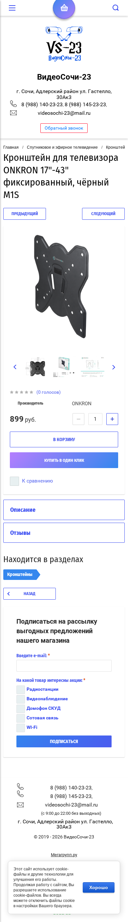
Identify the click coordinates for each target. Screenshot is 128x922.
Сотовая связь (42, 717)
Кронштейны (19, 574)
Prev (15, 367)
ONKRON (82, 404)
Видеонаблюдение (47, 698)
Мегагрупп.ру (64, 854)
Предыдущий (24, 214)
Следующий (103, 214)
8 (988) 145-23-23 (85, 104)
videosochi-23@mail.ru (64, 113)
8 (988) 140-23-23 (42, 104)
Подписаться (64, 741)
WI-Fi (32, 727)
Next (114, 367)
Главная (11, 147)
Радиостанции (42, 689)
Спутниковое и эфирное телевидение (62, 147)
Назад (29, 594)
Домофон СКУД (43, 708)
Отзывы (20, 533)
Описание (22, 510)
